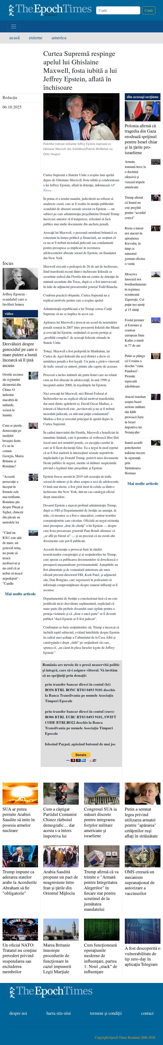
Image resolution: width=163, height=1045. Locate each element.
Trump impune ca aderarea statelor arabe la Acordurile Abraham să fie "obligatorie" (20, 882)
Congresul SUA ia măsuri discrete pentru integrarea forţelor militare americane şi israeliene (100, 822)
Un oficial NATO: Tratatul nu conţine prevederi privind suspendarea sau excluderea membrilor (20, 958)
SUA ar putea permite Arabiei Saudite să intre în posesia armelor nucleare (19, 819)
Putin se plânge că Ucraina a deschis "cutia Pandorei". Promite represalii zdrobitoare (135, 370)
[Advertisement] (20, 194)
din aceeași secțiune (143, 96)
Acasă (17, 37)
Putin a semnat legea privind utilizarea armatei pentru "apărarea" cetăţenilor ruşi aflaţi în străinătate (141, 822)
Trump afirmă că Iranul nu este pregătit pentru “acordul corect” (135, 207)
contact (147, 1013)
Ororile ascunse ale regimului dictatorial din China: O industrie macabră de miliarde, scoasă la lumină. (13, 394)
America (59, 37)
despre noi (18, 1013)
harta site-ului (58, 1013)
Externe (38, 37)
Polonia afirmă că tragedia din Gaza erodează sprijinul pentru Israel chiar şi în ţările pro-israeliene (141, 139)
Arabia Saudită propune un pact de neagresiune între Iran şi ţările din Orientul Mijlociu (60, 882)
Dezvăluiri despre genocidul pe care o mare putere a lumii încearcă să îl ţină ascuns (20, 354)
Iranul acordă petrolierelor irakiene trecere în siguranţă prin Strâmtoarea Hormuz (135, 457)
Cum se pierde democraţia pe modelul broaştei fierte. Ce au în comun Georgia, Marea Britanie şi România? (13, 445)
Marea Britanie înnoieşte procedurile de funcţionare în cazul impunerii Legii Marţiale (57, 958)
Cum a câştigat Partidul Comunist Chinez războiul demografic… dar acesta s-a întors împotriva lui (60, 822)
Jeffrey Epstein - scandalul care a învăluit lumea (15, 299)
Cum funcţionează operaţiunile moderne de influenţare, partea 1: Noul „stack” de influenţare (100, 958)
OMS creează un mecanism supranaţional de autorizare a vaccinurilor (140, 882)
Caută (149, 10)
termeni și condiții (106, 1013)
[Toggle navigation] (14, 26)
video (9, 313)
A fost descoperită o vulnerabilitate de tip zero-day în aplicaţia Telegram (142, 956)
